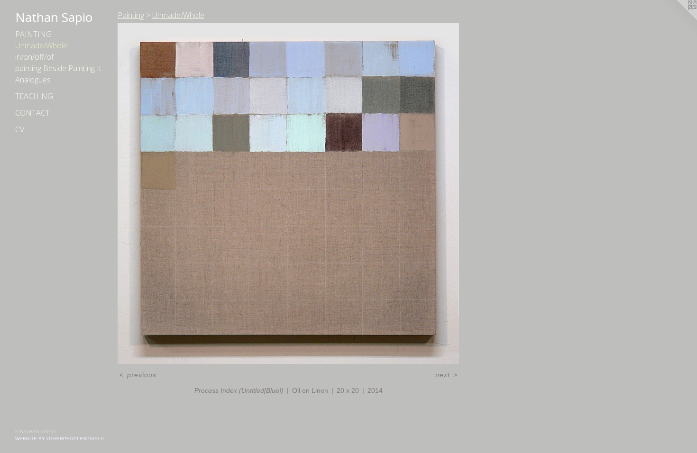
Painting (33, 34)
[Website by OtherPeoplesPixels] (678, 19)
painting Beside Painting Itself (62, 68)
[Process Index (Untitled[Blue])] (288, 193)
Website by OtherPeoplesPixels (59, 438)
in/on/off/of (34, 57)
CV (19, 129)
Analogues (33, 79)
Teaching (34, 96)
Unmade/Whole (41, 45)
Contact (32, 113)
